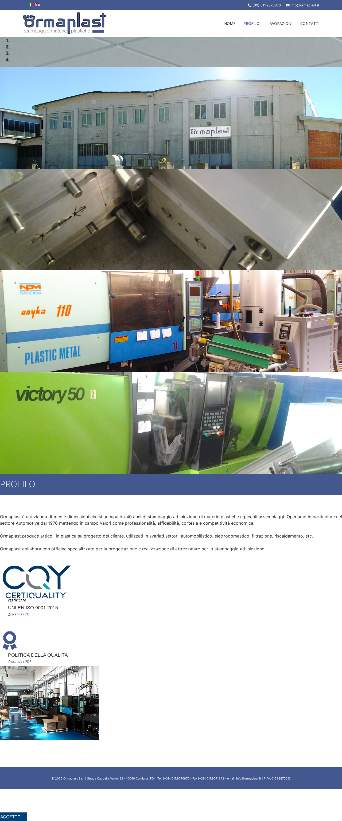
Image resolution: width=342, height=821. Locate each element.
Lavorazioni (279, 23)
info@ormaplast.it (305, 5)
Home (229, 23)
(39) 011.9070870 (266, 5)
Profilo (251, 23)
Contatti (309, 23)
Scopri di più (174, 805)
